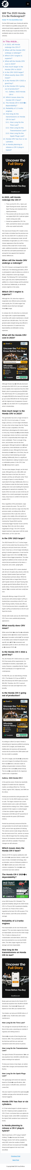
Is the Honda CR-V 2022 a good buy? (15, 82)
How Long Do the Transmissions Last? (18, 129)
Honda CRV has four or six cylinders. (16, 140)
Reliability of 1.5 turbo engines (14, 109)
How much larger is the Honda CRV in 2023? (14, 68)
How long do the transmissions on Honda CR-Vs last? (15, 116)
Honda (4, 19)
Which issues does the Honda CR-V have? (15, 98)
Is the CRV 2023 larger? (14, 72)
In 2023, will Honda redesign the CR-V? (12, 46)
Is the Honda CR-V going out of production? (15, 87)
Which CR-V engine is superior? (13, 57)
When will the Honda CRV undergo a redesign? (15, 51)
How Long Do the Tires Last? (17, 123)
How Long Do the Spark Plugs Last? (17, 134)
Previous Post (15, 1156)
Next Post (15, 1160)
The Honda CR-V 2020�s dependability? (16, 104)
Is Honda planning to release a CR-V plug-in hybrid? (15, 147)
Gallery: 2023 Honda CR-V (17, 93)
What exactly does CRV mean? (14, 76)
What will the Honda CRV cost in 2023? (15, 62)
